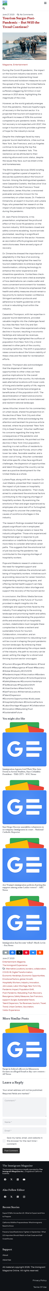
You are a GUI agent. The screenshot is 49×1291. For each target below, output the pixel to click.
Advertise (6, 1260)
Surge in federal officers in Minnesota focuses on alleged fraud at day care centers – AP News (24, 1071)
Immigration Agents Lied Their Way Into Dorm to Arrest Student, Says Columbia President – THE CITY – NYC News (21, 772)
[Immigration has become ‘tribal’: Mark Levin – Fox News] (24, 918)
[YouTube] (24, 1179)
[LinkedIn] (17, 1179)
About (5, 1255)
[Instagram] (24, 1196)
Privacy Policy (40, 1280)
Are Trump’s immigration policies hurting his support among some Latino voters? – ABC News (24, 887)
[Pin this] (26, 952)
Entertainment (20, 64)
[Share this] (12, 952)
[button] (45, 3)
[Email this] (5, 952)
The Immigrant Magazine (17, 1166)
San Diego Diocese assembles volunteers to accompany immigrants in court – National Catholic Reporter (23, 829)
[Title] (4, 3)
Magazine (7, 64)
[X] (11, 1179)
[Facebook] (5, 1179)
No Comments (26, 14)
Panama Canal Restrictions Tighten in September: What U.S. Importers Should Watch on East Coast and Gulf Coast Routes (24, 1235)
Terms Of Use (40, 1287)
